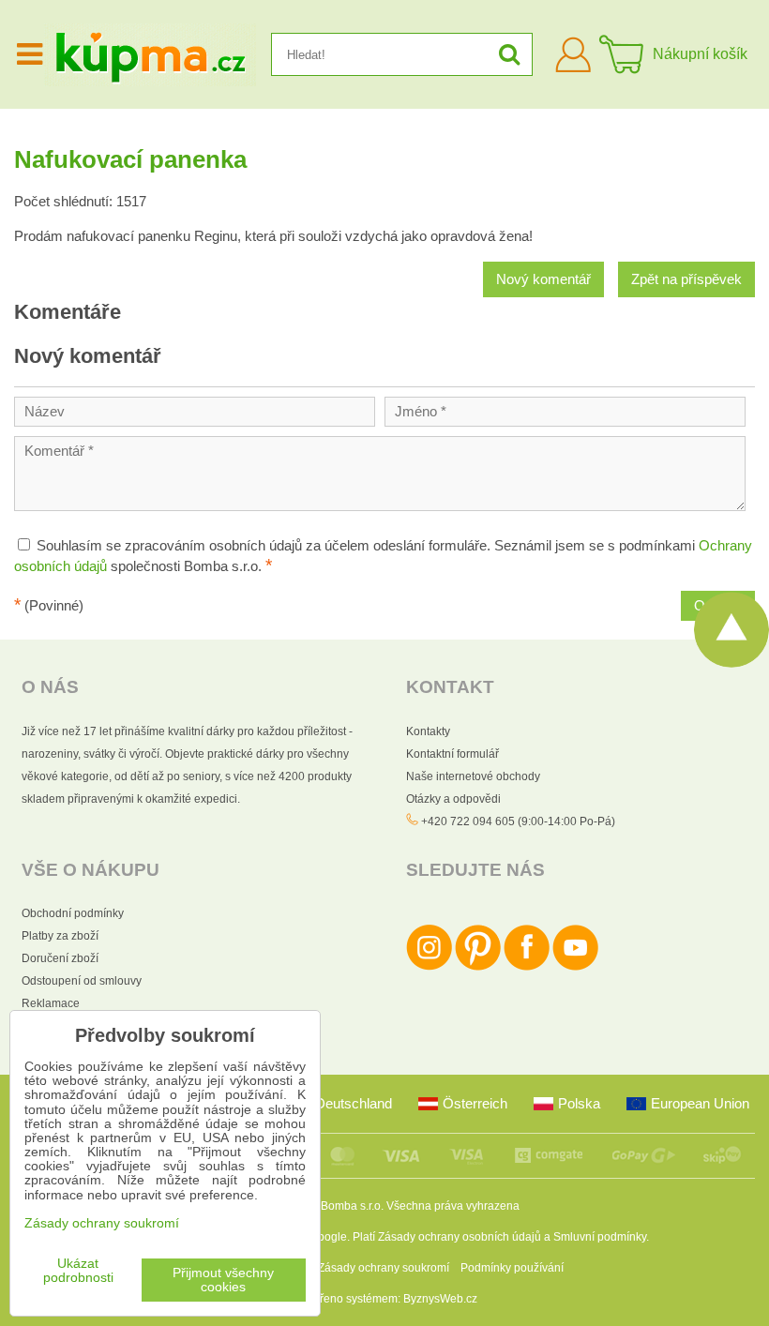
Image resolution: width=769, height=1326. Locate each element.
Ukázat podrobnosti (78, 1271)
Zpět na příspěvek (686, 279)
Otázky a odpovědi (453, 799)
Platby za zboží (60, 935)
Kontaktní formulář (452, 754)
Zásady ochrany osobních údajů (459, 1236)
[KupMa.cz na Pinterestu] (478, 966)
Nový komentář (543, 279)
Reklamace (51, 1003)
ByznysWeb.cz (440, 1298)
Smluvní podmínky (599, 1236)
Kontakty (428, 731)
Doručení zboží (60, 958)
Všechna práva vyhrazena (453, 1206)
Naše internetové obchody (473, 776)
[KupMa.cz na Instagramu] (429, 966)
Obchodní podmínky (73, 913)
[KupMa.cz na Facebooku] (527, 966)
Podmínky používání (512, 1267)
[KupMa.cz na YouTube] (575, 966)
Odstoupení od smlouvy (82, 980)
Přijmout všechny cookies (223, 1280)
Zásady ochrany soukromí (383, 1267)
